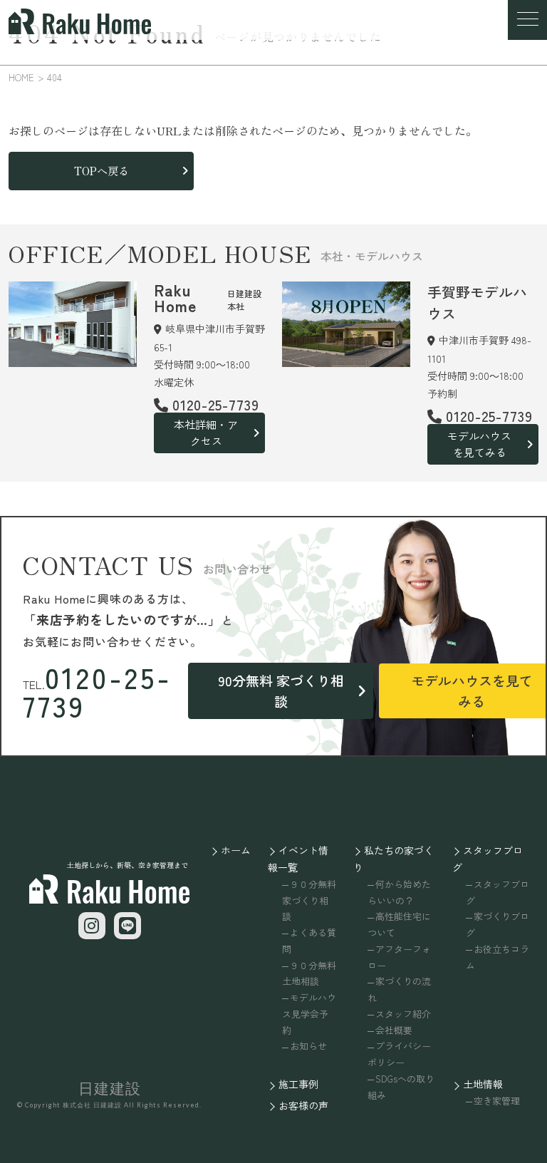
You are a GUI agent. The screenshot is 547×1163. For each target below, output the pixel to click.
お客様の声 (303, 1105)
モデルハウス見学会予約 (309, 1014)
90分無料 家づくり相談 (281, 690)
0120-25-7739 (97, 691)
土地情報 (483, 1084)
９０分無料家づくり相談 (309, 900)
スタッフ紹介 (403, 1013)
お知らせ (308, 1046)
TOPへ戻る (101, 170)
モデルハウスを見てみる (479, 444)
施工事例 (298, 1084)
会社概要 (393, 1030)
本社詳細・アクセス (206, 432)
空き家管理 (497, 1100)
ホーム (236, 850)
